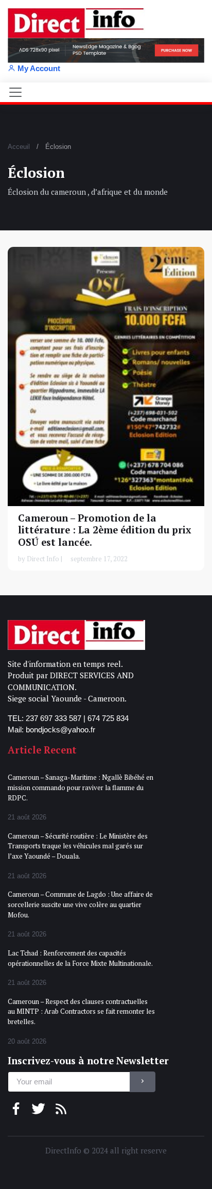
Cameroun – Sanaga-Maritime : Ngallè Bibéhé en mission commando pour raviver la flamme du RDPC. (80, 787)
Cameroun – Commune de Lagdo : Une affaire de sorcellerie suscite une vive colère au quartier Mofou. (80, 904)
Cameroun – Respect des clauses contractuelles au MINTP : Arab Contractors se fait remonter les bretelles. (81, 1011)
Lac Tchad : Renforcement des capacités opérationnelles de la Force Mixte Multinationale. (80, 958)
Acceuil (19, 146)
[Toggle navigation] (15, 92)
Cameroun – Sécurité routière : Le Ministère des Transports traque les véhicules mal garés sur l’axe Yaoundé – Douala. (78, 846)
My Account (38, 68)
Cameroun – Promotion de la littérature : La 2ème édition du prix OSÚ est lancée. (104, 530)
